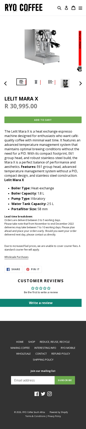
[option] (21, 81)
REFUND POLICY (60, 353)
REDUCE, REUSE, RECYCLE (55, 342)
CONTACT (41, 353)
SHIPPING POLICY (43, 359)
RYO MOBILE (68, 348)
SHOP (31, 342)
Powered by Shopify (59, 412)
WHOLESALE (23, 353)
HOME (20, 342)
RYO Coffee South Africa (33, 412)
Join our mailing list (43, 371)
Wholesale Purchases (16, 257)
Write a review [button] (41, 303)
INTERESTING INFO (45, 348)
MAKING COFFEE (20, 348)
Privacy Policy (54, 416)
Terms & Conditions (35, 416)
